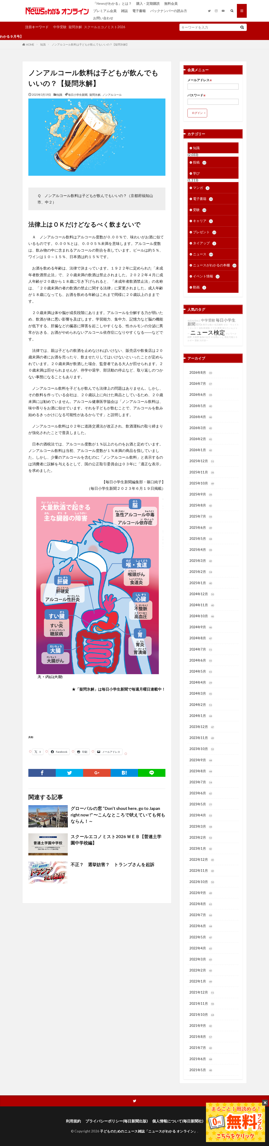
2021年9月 (200, 1025)
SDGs (199, 324)
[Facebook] (42, 773)
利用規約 (73, 1121)
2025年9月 (200, 494)
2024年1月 (200, 716)
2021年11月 (201, 1003)
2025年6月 (200, 527)
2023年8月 (200, 771)
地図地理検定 (193, 320)
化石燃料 (218, 324)
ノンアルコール (112, 94)
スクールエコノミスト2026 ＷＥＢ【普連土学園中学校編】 (116, 839)
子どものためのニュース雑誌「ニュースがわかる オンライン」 (148, 1131)
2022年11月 (201, 870)
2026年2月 (200, 439)
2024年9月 (200, 627)
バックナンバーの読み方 (168, 11)
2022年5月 (200, 937)
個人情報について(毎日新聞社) (177, 1121)
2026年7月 (200, 383)
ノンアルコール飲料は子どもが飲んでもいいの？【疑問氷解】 (90, 44)
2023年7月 (200, 782)
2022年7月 (200, 915)
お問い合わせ (103, 18)
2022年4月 (200, 948)
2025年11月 (201, 472)
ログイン (197, 112)
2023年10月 (201, 749)
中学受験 (60, 27)
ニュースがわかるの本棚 (215, 265)
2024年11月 (201, 605)
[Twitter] (69, 773)
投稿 (199, 162)
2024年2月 (200, 705)
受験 (199, 210)
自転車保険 (204, 328)
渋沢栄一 (203, 340)
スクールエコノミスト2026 (104, 27)
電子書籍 (139, 11)
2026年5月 (200, 406)
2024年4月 (200, 682)
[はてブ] (124, 773)
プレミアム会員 (105, 11)
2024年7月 (200, 649)
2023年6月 (200, 793)
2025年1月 (200, 583)
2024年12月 (201, 594)
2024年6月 (200, 660)
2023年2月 (200, 837)
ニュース (203, 254)
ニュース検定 (207, 332)
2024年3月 (200, 693)
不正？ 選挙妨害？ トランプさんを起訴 (112, 864)
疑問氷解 (75, 27)
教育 (219, 328)
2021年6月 (200, 1059)
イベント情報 (206, 276)
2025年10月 (201, 483)
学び (196, 173)
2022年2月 (200, 970)
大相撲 (195, 337)
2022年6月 (200, 926)
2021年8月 (200, 1036)
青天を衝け (208, 324)
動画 (199, 287)
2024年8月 (200, 638)
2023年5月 (200, 804)
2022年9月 (200, 893)
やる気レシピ (217, 337)
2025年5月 (200, 538)
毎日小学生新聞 (77, 94)
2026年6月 (200, 394)
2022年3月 (200, 959)
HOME (30, 44)
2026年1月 (200, 450)
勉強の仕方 (204, 337)
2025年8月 (200, 505)
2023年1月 (200, 848)
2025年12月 (201, 461)
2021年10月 (201, 1014)
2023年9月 (200, 760)
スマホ (213, 328)
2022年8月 (200, 904)
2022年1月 (200, 981)
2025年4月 (200, 549)
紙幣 (189, 337)
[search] (242, 27)
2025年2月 (200, 572)
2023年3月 (200, 826)
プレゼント (204, 232)
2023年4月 (200, 815)
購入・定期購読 (148, 3)
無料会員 (171, 3)
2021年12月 (201, 992)
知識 (43, 44)
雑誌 (124, 11)
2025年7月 (200, 516)
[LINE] (151, 773)
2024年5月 (200, 671)
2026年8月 (200, 372)
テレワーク (231, 333)
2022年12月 (201, 859)
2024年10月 (201, 616)
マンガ (200, 188)
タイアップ (204, 243)
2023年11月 (201, 738)
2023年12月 (201, 727)
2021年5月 (200, 1070)
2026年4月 (200, 417)
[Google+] (96, 773)
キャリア (202, 221)
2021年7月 (200, 1048)
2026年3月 (200, 428)
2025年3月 (200, 561)
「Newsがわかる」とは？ (112, 3)
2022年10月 (201, 882)
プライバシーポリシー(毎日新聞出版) (116, 1121)
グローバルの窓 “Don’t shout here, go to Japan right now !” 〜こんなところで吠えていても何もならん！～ (118, 815)
